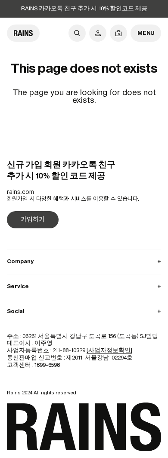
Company (84, 261)
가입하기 (33, 219)
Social (84, 311)
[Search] (77, 33)
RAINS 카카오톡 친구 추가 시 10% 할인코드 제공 (84, 8)
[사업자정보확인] (109, 350)
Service (84, 286)
